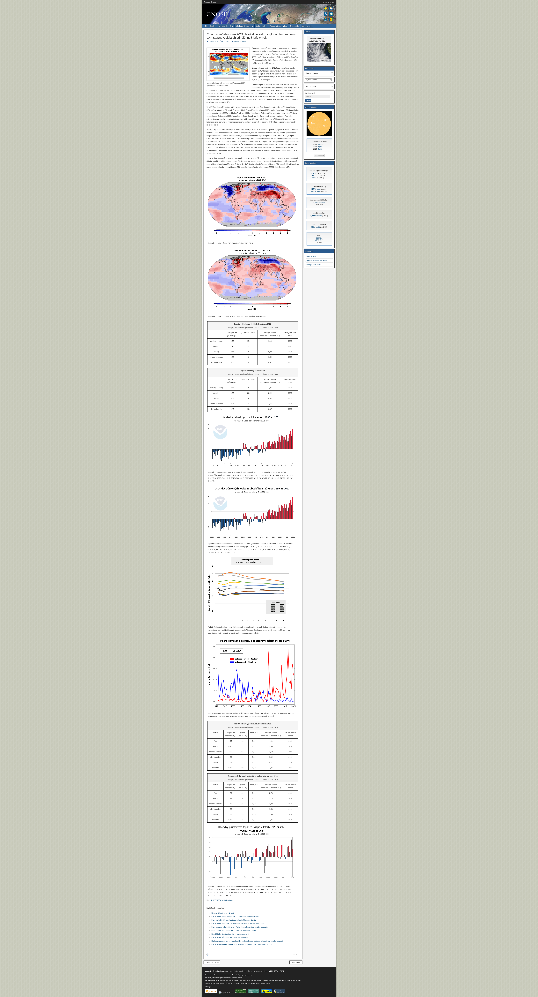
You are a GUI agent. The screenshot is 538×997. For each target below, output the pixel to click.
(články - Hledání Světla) (317, 260)
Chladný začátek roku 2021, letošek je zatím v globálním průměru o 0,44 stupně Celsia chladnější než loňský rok (252, 36)
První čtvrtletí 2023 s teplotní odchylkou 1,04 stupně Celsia (233, 920)
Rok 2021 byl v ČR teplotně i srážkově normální (229, 938)
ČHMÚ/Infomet (228, 900)
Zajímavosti (306, 26)
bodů (315, 227)
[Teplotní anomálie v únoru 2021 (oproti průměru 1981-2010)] (252, 238)
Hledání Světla (237, 977)
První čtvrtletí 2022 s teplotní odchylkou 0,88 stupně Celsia (233, 931)
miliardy (316, 216)
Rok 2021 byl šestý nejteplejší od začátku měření (230, 934)
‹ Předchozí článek (212, 962)
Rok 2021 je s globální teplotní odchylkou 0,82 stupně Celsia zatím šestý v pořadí (242, 945)
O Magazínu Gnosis (313, 264)
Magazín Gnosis (210, 2)
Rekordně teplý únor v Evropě (222, 913)
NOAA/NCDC (216, 900)
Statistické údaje (239, 41)
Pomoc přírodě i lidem (278, 26)
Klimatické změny (225, 26)
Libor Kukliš (213, 41)
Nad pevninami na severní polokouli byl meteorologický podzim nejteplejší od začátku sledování (247, 941)
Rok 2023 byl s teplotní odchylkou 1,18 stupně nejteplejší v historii (236, 917)
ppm (315, 189)
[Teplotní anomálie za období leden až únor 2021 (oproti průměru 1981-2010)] (252, 312)
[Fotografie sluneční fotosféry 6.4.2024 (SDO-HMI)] (319, 136)
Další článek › (296, 962)
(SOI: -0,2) (319, 239)
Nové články (210, 26)
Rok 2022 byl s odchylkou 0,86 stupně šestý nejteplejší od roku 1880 (237, 924)
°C (313, 173)
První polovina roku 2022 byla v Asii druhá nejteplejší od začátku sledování (239, 927)
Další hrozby (261, 26)
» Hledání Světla (328, 2)
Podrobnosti (319, 156)
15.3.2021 (226, 41)
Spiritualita (294, 26)
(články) (311, 256)
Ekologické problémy (244, 26)
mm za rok (319, 202)
